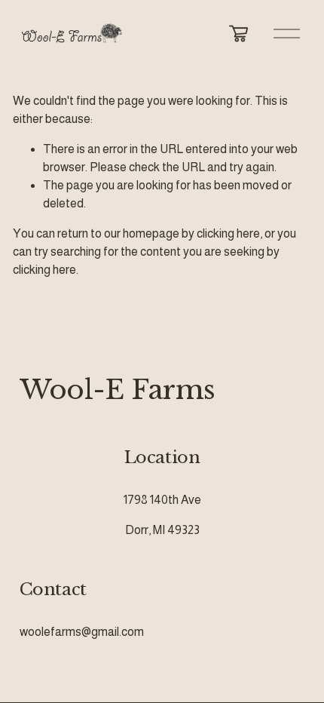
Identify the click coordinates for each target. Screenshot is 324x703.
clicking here (228, 233)
